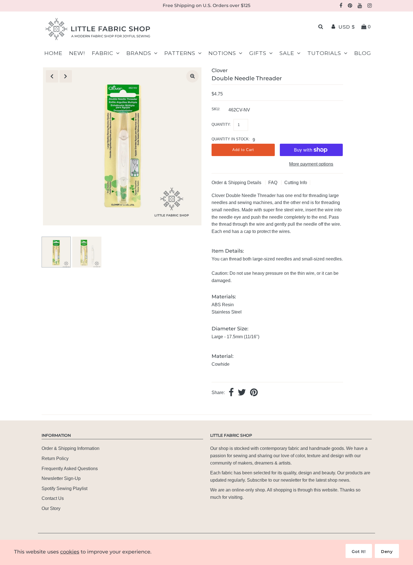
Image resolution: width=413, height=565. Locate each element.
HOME (53, 53)
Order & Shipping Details (237, 182)
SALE (287, 53)
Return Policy (55, 458)
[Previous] (52, 76)
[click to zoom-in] (192, 76)
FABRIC (102, 53)
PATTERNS (179, 53)
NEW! (77, 53)
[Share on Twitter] (242, 393)
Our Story (51, 508)
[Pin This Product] (254, 393)
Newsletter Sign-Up (61, 478)
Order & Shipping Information (70, 448)
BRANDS (138, 53)
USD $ (347, 27)
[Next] (66, 76)
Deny (387, 551)
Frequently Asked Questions (70, 468)
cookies (69, 552)
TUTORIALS (324, 53)
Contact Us (53, 498)
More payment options (311, 164)
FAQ (273, 182)
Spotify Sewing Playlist (64, 488)
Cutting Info (295, 182)
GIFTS (257, 53)
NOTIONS (222, 53)
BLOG (362, 53)
